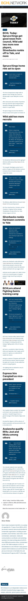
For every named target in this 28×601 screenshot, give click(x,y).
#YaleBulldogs (12, 248)
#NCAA (15, 246)
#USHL (10, 321)
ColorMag (3, 598)
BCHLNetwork (13, 596)
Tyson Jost (12, 471)
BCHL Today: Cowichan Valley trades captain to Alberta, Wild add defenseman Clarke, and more (14, 503)
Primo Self (5, 338)
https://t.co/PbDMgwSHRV (15, 79)
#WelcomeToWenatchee (15, 125)
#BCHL (10, 246)
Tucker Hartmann (7, 263)
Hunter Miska (11, 474)
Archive (4, 29)
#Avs (12, 443)
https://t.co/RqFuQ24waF (16, 244)
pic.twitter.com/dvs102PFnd (15, 147)
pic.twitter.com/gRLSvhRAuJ (15, 189)
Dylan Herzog (12, 340)
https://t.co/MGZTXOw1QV (15, 395)
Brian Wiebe (6, 59)
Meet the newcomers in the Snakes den (14, 508)
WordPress (11, 598)
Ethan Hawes (17, 162)
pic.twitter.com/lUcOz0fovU (15, 397)
